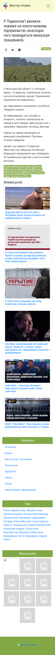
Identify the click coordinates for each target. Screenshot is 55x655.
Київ (23, 510)
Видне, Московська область (17, 176)
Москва (37, 166)
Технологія (11, 465)
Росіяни (28, 513)
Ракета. (8, 524)
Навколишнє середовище (20, 489)
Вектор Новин (20, 5)
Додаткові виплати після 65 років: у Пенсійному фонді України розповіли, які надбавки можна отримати (25, 215)
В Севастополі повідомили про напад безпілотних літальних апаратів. (23, 302)
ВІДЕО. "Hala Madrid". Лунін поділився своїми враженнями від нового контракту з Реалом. (27, 425)
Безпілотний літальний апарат (18, 166)
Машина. (24, 532)
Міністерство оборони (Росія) (18, 169)
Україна (15, 510)
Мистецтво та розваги (18, 459)
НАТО (7, 539)
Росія (7, 510)
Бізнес (8, 453)
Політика (46, 49)
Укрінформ (32, 535)
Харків (43, 535)
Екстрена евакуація (13, 173)
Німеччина (36, 532)
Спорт (8, 483)
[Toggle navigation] (48, 6)
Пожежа (38, 169)
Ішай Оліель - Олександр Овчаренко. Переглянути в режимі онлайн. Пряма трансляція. (23, 388)
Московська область (34, 173)
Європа (43, 521)
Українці (18, 513)
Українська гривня (24, 524)
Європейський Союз (26, 521)
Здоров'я (10, 471)
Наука (8, 477)
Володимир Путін (14, 535)
